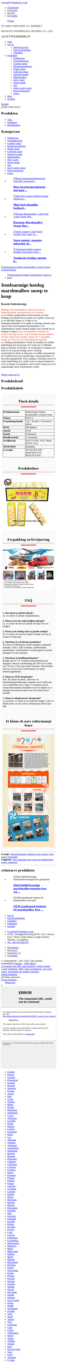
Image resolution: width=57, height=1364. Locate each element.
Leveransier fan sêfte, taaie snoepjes (18, 966)
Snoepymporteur (9, 974)
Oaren (16, 93)
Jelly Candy (19, 80)
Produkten (12, 55)
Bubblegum (19, 58)
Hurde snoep (19, 69)
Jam (15, 85)
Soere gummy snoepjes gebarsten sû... (27, 242)
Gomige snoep (20, 63)
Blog (9, 96)
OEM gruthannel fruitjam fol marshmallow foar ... (29, 908)
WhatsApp (10, 982)
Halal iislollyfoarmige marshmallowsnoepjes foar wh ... (30, 888)
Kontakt (11, 99)
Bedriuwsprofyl (20, 47)
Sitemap (18, 963)
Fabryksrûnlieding (22, 50)
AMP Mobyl (30, 963)
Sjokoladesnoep (21, 61)
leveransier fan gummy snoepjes (23, 971)
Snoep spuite (19, 82)
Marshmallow (20, 77)
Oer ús (10, 44)
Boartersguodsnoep (22, 66)
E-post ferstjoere (9, 980)
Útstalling (18, 53)
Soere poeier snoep (22, 88)
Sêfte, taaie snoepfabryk (30, 969)
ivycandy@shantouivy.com (14, 2)
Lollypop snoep (20, 72)
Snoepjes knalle (20, 74)
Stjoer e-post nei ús (10, 374)
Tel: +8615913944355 (18, 942)
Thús (9, 42)
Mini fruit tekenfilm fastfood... (25, 206)
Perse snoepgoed (21, 91)
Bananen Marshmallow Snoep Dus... (28, 224)
